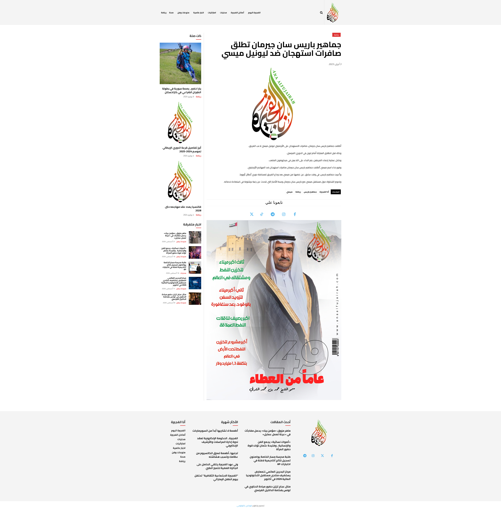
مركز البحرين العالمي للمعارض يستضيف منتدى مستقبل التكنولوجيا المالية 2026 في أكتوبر (173, 281)
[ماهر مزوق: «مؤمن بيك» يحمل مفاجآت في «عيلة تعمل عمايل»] (195, 237)
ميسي (289, 192)
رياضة (198, 96)
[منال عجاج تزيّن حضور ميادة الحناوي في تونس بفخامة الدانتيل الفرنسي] (195, 298)
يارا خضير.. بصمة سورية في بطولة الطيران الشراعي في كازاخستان (181, 90)
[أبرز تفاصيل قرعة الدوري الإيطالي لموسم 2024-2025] (180, 122)
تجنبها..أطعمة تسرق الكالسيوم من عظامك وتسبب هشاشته (217, 455)
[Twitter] (252, 214)
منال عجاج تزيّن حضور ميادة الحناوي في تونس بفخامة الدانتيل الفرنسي (174, 297)
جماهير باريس (310, 192)
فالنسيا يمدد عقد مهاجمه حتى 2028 (183, 208)
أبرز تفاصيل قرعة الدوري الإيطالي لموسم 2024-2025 (182, 149)
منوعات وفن (181, 241)
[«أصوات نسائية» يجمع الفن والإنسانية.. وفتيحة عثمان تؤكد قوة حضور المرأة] (195, 252)
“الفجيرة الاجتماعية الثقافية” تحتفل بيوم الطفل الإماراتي (216, 477)
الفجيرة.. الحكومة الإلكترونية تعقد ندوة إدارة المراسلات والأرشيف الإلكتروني (217, 442)
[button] (321, 12)
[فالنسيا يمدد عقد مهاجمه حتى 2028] (180, 181)
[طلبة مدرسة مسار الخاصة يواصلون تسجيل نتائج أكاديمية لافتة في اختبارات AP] (195, 267)
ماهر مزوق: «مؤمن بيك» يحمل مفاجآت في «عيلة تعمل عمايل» (175, 235)
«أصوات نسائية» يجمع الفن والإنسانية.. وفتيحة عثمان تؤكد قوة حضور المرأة (173, 250)
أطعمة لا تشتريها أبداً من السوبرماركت (215, 430)
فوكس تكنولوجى (244, 506)
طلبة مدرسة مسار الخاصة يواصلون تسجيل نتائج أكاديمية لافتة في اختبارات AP (174, 266)
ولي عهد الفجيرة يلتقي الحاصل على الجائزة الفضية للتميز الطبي (217, 466)
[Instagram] (284, 214)
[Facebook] (295, 214)
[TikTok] (261, 214)
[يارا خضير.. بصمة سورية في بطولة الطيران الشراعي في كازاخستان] (180, 63)
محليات (183, 273)
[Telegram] (273, 214)
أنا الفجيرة (324, 192)
